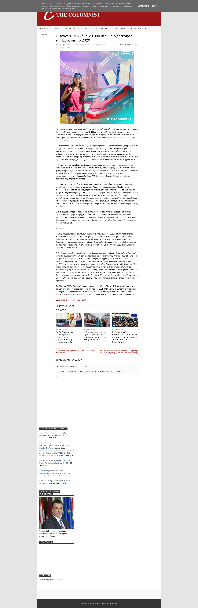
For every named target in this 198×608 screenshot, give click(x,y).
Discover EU (94, 45)
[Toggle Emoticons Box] (57, 376)
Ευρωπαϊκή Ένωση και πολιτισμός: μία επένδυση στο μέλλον (76, 352)
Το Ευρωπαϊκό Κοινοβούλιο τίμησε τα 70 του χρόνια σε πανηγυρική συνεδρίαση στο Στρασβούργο (124, 337)
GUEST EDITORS (138, 29)
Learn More (143, 6)
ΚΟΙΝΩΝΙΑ (57, 29)
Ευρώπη (81, 45)
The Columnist (95, 603)
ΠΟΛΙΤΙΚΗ (43, 29)
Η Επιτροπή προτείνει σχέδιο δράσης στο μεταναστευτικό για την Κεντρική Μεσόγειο (95, 336)
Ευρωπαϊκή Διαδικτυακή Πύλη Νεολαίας (72, 300)
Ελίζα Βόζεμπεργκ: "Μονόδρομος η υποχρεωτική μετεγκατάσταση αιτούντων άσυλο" (65, 337)
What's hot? (102, 45)
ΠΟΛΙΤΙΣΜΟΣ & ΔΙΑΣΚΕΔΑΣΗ (78, 29)
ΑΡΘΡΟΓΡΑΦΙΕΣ (119, 29)
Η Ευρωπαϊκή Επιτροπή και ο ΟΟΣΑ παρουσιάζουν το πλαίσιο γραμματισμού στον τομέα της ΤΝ (54, 473)
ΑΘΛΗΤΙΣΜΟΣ (102, 29)
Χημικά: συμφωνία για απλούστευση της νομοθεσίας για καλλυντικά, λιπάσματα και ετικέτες (54, 435)
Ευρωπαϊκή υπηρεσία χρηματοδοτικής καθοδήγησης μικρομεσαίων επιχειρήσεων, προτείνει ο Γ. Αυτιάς (54, 445)
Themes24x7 (113, 603)
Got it (154, 6)
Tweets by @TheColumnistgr (51, 580)
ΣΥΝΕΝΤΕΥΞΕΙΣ (46, 34)
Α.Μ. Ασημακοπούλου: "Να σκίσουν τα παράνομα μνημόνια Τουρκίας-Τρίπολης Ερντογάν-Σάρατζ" (118, 352)
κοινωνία (87, 45)
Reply (59, 45)
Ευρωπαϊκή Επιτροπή (71, 45)
